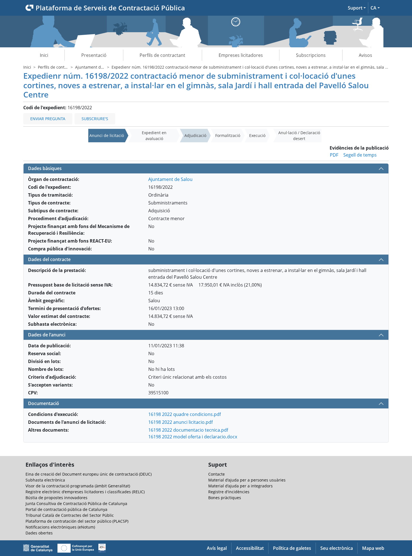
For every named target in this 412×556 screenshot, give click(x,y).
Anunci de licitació (106, 135)
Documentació (43, 403)
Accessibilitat (250, 548)
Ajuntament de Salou (95, 67)
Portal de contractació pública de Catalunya (66, 509)
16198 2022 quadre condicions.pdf (184, 414)
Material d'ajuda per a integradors (240, 485)
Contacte (216, 474)
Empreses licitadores (241, 55)
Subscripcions (311, 55)
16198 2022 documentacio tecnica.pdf (188, 430)
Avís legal (217, 548)
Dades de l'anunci (46, 335)
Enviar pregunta (47, 118)
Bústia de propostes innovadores (56, 497)
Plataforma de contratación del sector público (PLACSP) (77, 521)
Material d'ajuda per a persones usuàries (247, 480)
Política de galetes (292, 548)
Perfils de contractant (162, 55)
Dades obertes (39, 533)
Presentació (94, 55)
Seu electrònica (336, 548)
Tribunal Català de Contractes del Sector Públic (70, 515)
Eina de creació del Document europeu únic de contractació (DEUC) (89, 474)
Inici (44, 55)
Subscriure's (95, 118)
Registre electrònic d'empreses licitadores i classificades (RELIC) (85, 491)
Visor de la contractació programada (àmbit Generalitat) (78, 485)
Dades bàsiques (45, 168)
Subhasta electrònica (45, 480)
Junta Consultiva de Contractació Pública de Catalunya (76, 503)
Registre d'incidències (228, 491)
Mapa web (373, 548)
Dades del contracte (49, 259)
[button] (357, 8)
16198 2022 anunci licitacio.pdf (180, 422)
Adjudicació (195, 135)
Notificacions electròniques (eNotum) (60, 527)
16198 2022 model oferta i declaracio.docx (192, 437)
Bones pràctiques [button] (224, 497)
